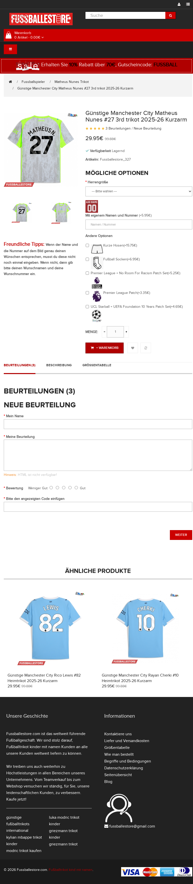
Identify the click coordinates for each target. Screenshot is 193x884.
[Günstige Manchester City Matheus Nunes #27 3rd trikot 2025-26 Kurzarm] (41, 149)
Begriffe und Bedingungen (127, 761)
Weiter (181, 535)
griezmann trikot (63, 844)
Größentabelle (96, 365)
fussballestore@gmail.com (132, 826)
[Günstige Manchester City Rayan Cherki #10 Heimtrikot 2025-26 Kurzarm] (145, 627)
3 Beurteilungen (118, 128)
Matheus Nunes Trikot (72, 82)
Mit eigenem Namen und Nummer (111, 215)
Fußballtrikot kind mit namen (70, 870)
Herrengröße (98, 182)
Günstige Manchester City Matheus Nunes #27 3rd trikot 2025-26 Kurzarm (75, 88)
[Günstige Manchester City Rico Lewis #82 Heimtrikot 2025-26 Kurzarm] (51, 627)
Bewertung (14, 488)
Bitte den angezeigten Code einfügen (35, 499)
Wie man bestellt (119, 754)
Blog (108, 781)
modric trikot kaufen (23, 850)
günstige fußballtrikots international (17, 824)
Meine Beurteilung (20, 437)
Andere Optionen (99, 236)
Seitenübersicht (118, 774)
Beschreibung (59, 365)
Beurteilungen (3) (19, 365)
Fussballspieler (33, 82)
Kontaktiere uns (118, 734)
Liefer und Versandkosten (126, 740)
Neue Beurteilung (147, 128)
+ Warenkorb (107, 348)
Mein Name (15, 416)
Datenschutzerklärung (123, 768)
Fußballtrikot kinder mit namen (33, 746)
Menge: (91, 332)
